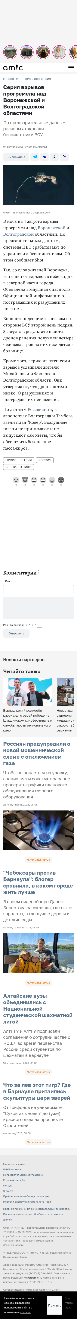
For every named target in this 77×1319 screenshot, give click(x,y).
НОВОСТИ (11, 78)
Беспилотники (19, 467)
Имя (7, 581)
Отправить (16, 633)
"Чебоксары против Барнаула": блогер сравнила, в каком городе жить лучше (38, 882)
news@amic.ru (33, 1277)
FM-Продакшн (12, 1169)
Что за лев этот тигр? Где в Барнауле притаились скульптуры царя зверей (37, 1091)
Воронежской (51, 228)
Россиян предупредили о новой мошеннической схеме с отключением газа (36, 753)
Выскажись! (16, 157)
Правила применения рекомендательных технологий (36, 1208)
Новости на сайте (14, 1164)
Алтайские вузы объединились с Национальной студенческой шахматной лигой (38, 1008)
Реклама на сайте (14, 1180)
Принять (54, 1305)
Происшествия (38, 78)
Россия (44, 460)
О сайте (8, 1190)
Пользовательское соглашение (23, 1174)
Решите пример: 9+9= (19, 624)
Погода (7, 1185)
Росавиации (40, 409)
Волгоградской (18, 234)
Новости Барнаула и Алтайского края (27, 1201)
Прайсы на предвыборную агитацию (26, 1196)
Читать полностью (38, 859)
